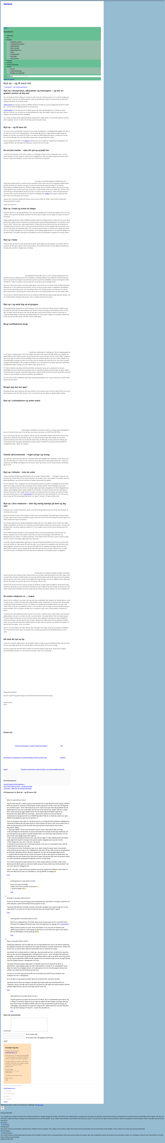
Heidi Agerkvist (8, 87)
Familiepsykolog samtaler (17, 44)
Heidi (14, 87)
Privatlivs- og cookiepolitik (17, 73)
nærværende (28, 494)
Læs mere (40, 1105)
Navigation (8, 4)
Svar (8, 875)
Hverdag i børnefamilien (21, 87)
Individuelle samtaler (16, 41)
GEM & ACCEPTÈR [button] (7, 1139)
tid (39, 133)
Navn (31, 1034)
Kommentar (7, 1031)
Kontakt (9, 66)
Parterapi (9, 60)
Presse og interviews (16, 71)
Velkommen (10, 35)
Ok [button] (36, 1105)
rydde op (27, 141)
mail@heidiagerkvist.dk (11, 1052)
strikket (47, 193)
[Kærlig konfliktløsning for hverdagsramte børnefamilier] (16, 22)
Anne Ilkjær (13, 56)
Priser (12, 52)
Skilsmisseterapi (14, 46)
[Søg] (27, 76)
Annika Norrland (14, 54)
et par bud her (65, 924)
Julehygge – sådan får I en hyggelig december (18, 788)
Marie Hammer (14, 58)
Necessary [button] (4, 1122)
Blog (8, 37)
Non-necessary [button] (5, 1131)
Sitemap (6, 1101)
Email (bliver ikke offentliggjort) (39, 1037)
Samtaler (9, 39)
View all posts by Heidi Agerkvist (14, 784)
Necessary (6, 1124)
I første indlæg (8, 105)
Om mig (12, 68)
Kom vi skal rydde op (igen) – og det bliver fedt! (18, 786)
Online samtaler (14, 48)
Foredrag (9, 62)
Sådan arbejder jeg (15, 50)
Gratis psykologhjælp (12, 64)
